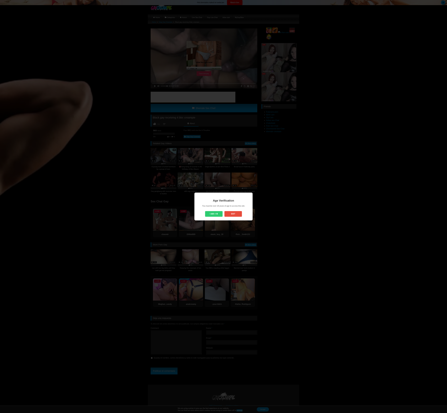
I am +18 (214, 214)
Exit (233, 214)
